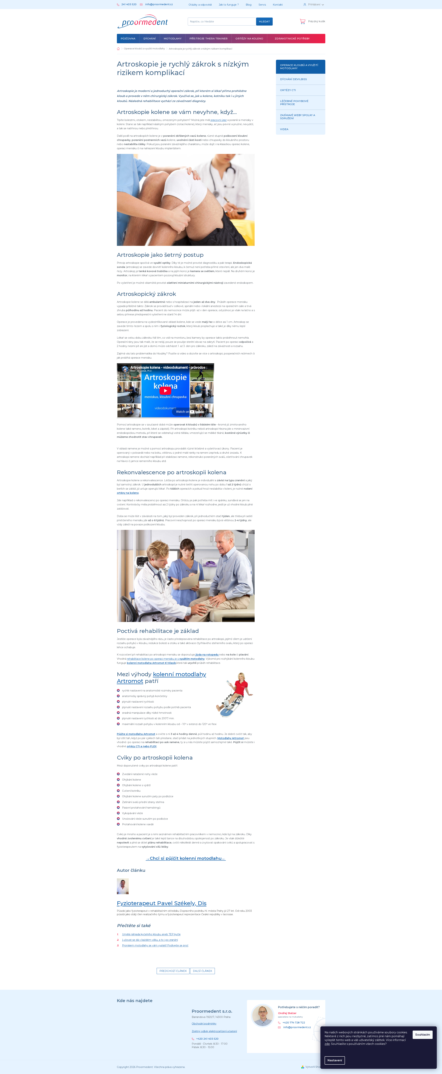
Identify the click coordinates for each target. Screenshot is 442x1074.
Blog (249, 4)
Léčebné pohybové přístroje (294, 103)
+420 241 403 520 (207, 1039)
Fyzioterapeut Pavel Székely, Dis (161, 903)
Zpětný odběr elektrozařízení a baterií (214, 1031)
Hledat (264, 21)
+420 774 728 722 (294, 1022)
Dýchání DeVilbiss (293, 79)
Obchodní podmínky (204, 1023)
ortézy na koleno (128, 492)
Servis (262, 4)
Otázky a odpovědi (200, 4)
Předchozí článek (173, 971)
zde (327, 1044)
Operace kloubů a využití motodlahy (299, 67)
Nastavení (335, 1060)
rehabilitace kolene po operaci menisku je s (166, 658)
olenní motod (137, 663)
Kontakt (278, 4)
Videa (284, 129)
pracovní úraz (218, 120)
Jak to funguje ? (229, 4)
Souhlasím (422, 1034)
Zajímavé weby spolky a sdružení (297, 117)
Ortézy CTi (288, 90)
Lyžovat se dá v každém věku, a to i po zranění (150, 939)
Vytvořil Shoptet (315, 1066)
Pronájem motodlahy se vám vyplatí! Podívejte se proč (155, 945)
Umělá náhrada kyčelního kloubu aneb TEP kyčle (151, 934)
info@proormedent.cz (297, 1027)
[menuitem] (128, 38)
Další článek (202, 971)
